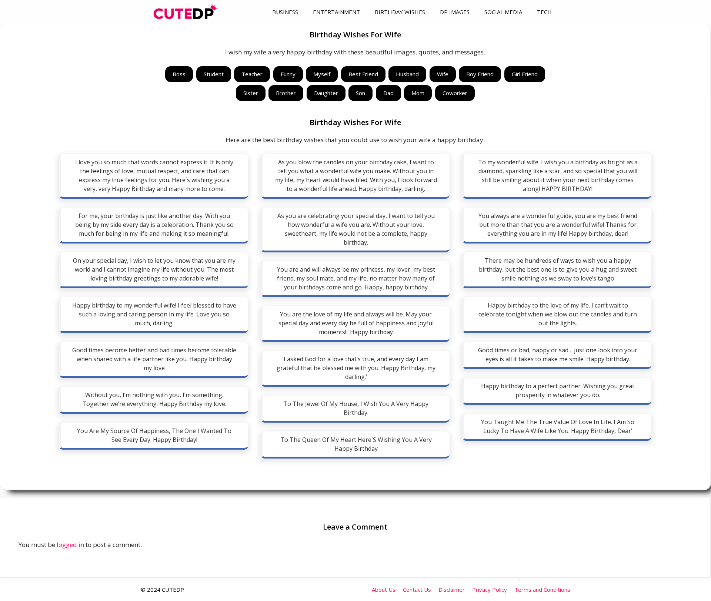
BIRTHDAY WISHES (400, 12)
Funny (288, 74)
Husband (407, 74)
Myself (321, 74)
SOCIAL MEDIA (503, 12)
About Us (383, 589)
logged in (70, 544)
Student (214, 74)
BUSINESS (285, 12)
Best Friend (363, 74)
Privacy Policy (489, 589)
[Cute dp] (185, 12)
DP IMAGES (455, 12)
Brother (286, 93)
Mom (417, 93)
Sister (250, 93)
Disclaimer (451, 589)
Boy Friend (480, 74)
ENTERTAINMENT (336, 12)
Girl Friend (525, 74)
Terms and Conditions (542, 589)
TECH (544, 12)
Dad (388, 93)
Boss (179, 74)
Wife (442, 74)
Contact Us (417, 589)
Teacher (252, 74)
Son (360, 93)
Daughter (326, 93)
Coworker (455, 93)
